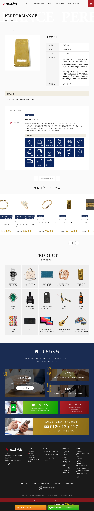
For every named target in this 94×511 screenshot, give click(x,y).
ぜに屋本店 (80, 451)
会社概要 (33, 484)
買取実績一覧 (66, 462)
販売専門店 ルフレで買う (50, 451)
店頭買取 (31, 451)
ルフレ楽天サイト (49, 458)
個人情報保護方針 (46, 484)
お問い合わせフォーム (83, 468)
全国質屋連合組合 (69, 484)
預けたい (45, 460)
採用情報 (57, 484)
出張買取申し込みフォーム (82, 474)
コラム (65, 459)
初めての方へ (66, 449)
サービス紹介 (66, 468)
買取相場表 (65, 470)
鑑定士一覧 (65, 473)
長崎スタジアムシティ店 (82, 453)
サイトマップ (23, 484)
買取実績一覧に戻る (47, 178)
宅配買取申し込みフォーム (82, 470)
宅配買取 (31, 455)
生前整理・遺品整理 (33, 460)
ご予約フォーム (81, 477)
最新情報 (64, 455)
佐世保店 (79, 459)
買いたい (45, 449)
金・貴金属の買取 (66, 451)
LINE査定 (32, 457)
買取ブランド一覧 (66, 464)
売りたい (30, 449)
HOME (6, 30)
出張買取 (31, 453)
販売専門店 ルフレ (82, 463)
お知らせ (66, 457)
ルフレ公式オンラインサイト (50, 455)
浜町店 (78, 457)
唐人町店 (79, 461)
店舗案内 (78, 449)
